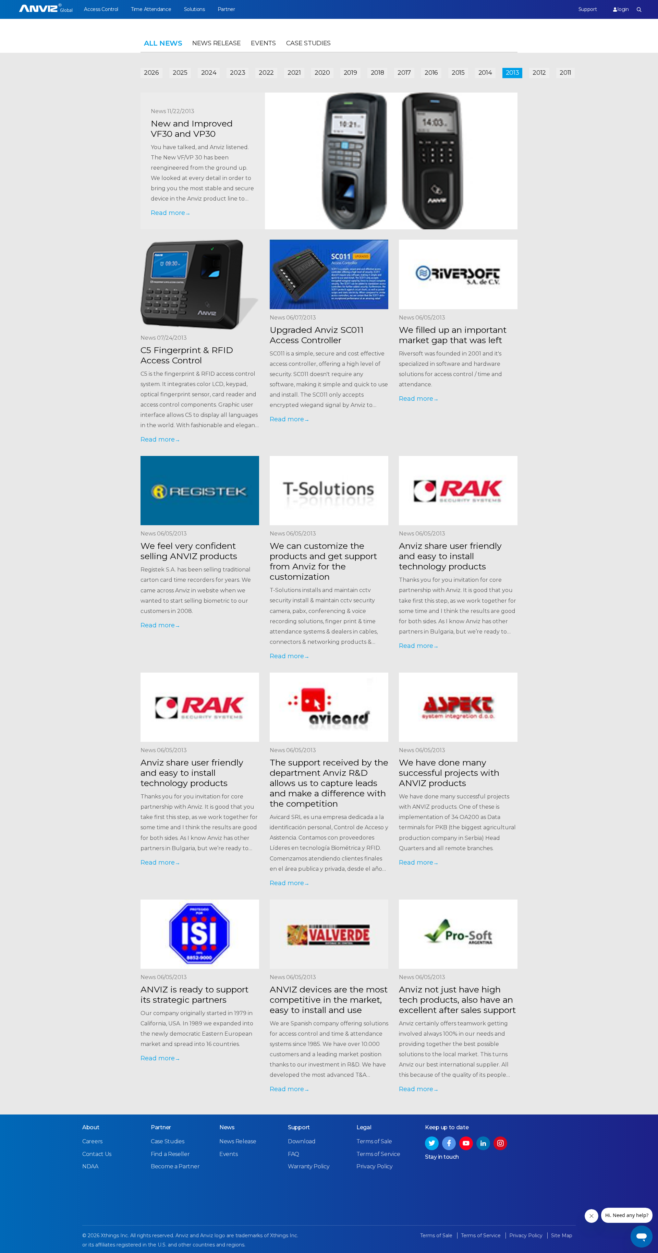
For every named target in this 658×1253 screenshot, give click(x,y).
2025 (180, 72)
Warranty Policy (309, 1166)
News (227, 1127)
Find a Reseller (170, 1154)
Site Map (561, 1235)
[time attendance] (45, 9)
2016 (431, 72)
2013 (512, 72)
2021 (294, 72)
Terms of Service (378, 1154)
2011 (565, 72)
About (90, 1127)
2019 (350, 72)
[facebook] (449, 1143)
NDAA (90, 1166)
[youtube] (466, 1143)
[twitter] (432, 1143)
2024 (209, 72)
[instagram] (500, 1143)
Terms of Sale (374, 1141)
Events (263, 43)
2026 (151, 72)
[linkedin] (483, 1143)
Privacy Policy (374, 1166)
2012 (539, 72)
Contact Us (96, 1154)
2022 (266, 72)
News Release (216, 43)
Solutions (194, 9)
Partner (226, 9)
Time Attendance (151, 9)
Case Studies (308, 43)
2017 (404, 72)
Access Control (101, 9)
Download (302, 1141)
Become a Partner (175, 1166)
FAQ (293, 1154)
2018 (377, 72)
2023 (237, 72)
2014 (485, 72)
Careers (92, 1141)
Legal (363, 1127)
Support (587, 9)
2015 (458, 72)
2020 (322, 72)
